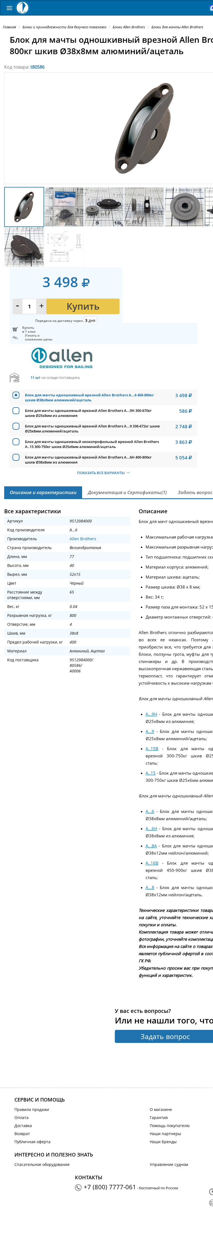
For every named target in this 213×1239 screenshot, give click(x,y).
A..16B (152, 863)
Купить (83, 306)
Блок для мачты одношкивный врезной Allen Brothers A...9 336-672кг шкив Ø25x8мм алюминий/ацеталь (92, 429)
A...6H (151, 828)
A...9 (150, 731)
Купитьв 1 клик (29, 330)
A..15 (151, 773)
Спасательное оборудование (42, 1164)
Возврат (22, 1133)
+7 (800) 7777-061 (110, 1187)
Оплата (21, 1117)
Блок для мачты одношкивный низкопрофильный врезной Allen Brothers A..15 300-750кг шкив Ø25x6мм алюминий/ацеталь (92, 444)
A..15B (152, 748)
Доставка (23, 1125)
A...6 (150, 811)
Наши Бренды (163, 1141)
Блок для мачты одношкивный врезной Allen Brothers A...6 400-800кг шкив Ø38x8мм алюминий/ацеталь (89, 397)
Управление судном (169, 1164)
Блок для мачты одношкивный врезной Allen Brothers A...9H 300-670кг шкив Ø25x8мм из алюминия (88, 413)
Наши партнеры (165, 1133)
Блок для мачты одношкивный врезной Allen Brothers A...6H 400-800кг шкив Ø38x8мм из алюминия (88, 460)
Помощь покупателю (170, 1125)
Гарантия (159, 1117)
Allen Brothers (83, 538)
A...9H (151, 714)
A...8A (151, 845)
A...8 (150, 887)
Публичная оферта (32, 1141)
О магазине (161, 1109)
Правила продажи (31, 1109)
